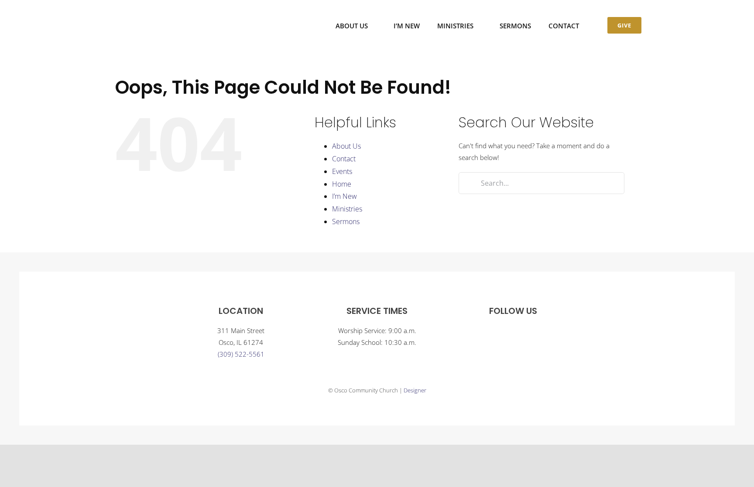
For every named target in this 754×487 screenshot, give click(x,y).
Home (341, 184)
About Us (346, 146)
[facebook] (504, 332)
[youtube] (522, 332)
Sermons (346, 221)
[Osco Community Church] (153, 12)
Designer (415, 390)
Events (342, 171)
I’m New (344, 196)
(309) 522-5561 (241, 354)
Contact (344, 158)
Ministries (347, 209)
